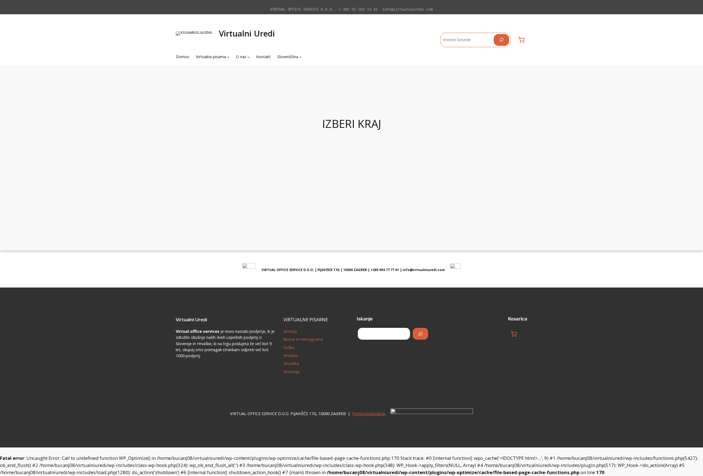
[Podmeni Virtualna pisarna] (228, 57)
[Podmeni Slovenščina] (300, 57)
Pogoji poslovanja (368, 413)
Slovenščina (287, 56)
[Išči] (501, 40)
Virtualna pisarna (211, 56)
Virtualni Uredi (247, 33)
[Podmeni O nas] (248, 57)
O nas (241, 56)
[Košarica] (521, 40)
